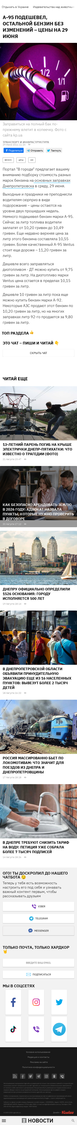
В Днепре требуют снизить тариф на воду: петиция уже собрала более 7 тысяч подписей (36, 847)
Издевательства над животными (54, 7)
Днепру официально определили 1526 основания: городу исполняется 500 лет (36, 594)
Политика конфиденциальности (38, 1067)
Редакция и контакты (38, 1057)
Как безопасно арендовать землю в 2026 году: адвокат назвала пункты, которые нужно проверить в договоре (38, 511)
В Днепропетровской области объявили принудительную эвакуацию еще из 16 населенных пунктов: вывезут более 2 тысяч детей (37, 678)
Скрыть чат (38, 353)
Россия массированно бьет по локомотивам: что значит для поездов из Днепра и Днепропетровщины (33, 765)
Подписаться (42, 974)
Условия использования (38, 1052)
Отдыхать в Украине (15, 7)
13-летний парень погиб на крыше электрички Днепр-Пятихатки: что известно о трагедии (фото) (37, 449)
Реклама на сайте (39, 1062)
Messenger (41, 930)
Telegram (41, 918)
